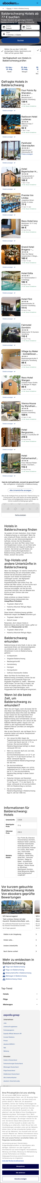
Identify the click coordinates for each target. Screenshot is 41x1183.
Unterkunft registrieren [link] (10, 1026)
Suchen (20, 40)
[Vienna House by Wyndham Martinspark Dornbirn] (20, 413)
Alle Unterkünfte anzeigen (20, 490)
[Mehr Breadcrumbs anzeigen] (3, 8)
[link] (20, 967)
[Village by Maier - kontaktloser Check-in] (20, 361)
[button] (20, 110)
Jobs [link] (4, 1023)
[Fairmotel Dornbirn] (20, 335)
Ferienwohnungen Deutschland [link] (13, 1063)
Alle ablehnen (20, 1172)
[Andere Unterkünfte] (20, 945)
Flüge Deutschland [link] (9, 1070)
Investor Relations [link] (8, 1037)
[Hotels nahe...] (20, 940)
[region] (20, 1134)
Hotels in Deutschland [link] (10, 1060)
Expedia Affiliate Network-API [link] (12, 1033)
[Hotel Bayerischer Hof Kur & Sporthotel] (20, 179)
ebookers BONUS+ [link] (9, 1044)
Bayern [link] (9, 8)
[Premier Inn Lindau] (20, 205)
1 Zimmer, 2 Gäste (13, 35)
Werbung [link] (6, 1051)
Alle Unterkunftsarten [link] (10, 1077)
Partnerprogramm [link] (8, 1030)
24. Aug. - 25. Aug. (9, 68)
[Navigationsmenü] (37, 3)
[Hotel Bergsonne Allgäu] (20, 440)
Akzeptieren (20, 1166)
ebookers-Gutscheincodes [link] (11, 1081)
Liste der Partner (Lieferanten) (13, 1161)
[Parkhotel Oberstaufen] (20, 153)
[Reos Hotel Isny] (20, 231)
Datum (9, 28)
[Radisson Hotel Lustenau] (20, 127)
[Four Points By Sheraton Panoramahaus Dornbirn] (20, 100)
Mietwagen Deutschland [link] (10, 1067)
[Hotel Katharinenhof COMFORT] (20, 466)
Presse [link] (5, 1040)
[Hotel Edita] (20, 283)
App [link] (4, 1047)
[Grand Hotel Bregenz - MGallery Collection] (20, 257)
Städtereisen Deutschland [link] (11, 1074)
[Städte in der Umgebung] (20, 934)
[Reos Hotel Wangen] (20, 387)
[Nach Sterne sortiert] (20, 951)
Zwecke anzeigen (20, 1179)
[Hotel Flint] (20, 309)
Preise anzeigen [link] (27, 154)
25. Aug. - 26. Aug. (24, 68)
